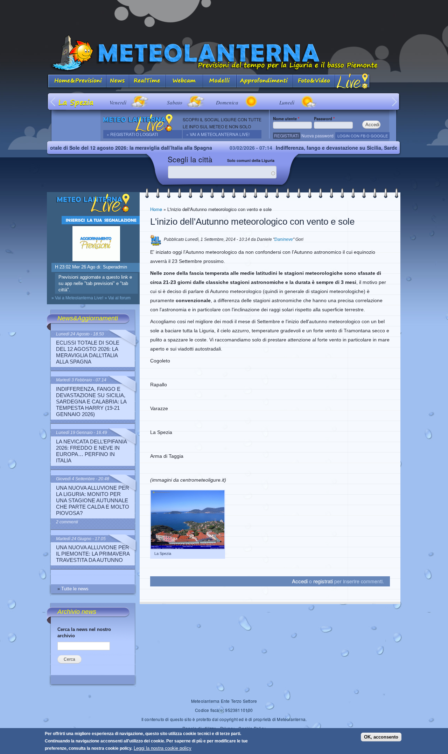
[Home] (224, 53)
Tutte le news (75, 588)
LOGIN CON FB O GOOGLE (362, 135)
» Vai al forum (118, 298)
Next (394, 101)
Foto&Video (314, 81)
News (117, 81)
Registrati (286, 135)
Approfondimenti (265, 81)
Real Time (147, 81)
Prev (53, 101)
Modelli (220, 81)
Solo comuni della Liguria (250, 160)
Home (156, 209)
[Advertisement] (224, 16)
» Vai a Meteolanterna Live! (218, 134)
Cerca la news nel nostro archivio (84, 632)
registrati (323, 581)
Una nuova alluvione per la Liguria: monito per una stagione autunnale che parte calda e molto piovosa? (92, 500)
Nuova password (317, 135)
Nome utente (286, 118)
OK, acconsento (381, 737)
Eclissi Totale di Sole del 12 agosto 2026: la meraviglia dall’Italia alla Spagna (100, 147)
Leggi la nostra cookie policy (162, 748)
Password (324, 118)
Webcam (184, 81)
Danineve (283, 239)
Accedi (300, 581)
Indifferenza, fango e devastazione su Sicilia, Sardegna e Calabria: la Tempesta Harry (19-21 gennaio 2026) (91, 401)
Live (352, 81)
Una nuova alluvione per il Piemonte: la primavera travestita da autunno (93, 553)
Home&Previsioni (76, 81)
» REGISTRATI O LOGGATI (132, 134)
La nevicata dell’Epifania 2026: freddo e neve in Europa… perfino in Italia (91, 451)
